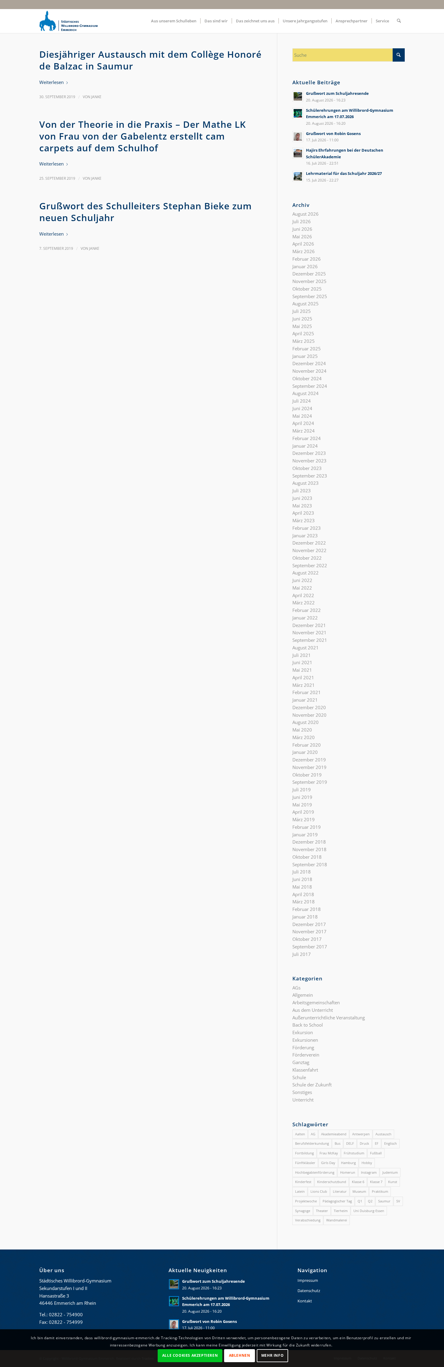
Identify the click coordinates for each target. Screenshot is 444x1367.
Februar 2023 (306, 528)
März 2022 (303, 603)
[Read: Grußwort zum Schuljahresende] (297, 96)
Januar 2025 (305, 356)
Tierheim (341, 1210)
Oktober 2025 (307, 289)
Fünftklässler (305, 1162)
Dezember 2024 (309, 363)
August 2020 (305, 722)
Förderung (303, 1047)
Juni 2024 (302, 408)
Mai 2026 (302, 236)
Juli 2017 (301, 954)
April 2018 (303, 894)
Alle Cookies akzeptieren (190, 1355)
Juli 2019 (301, 789)
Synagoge (302, 1210)
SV (398, 1201)
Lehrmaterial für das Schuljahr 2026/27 (344, 173)
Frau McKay (329, 1153)
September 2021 (309, 640)
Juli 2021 (301, 655)
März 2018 (303, 902)
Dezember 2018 (309, 842)
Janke (96, 96)
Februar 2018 (306, 909)
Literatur (340, 1191)
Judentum (390, 1172)
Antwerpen (361, 1134)
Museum (359, 1191)
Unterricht (303, 1100)
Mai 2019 (302, 805)
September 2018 (309, 864)
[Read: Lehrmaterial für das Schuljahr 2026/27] (297, 176)
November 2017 (309, 931)
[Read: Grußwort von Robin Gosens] (297, 136)
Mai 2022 (302, 588)
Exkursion (302, 1032)
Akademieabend (333, 1134)
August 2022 (305, 573)
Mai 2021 (302, 670)
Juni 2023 (302, 498)
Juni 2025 (302, 319)
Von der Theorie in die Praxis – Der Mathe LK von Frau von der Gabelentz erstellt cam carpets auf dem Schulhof (142, 136)
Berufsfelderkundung (312, 1143)
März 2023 (303, 520)
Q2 (370, 1201)
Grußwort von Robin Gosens (333, 133)
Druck (364, 1143)
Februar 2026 (306, 259)
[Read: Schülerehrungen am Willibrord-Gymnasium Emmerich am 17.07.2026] (297, 113)
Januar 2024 (305, 446)
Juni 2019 (302, 797)
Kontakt (305, 1301)
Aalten (300, 1134)
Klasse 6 (358, 1181)
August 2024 (305, 393)
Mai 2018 (302, 887)
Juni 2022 (302, 580)
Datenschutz (309, 1290)
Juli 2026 (301, 221)
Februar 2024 (306, 438)
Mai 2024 (302, 416)
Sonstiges (302, 1092)
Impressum (308, 1280)
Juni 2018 (302, 879)
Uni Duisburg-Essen (368, 1210)
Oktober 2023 (307, 468)
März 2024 (303, 431)
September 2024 (309, 386)
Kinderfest (303, 1181)
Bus (337, 1143)
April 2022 (303, 595)
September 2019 (309, 782)
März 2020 (303, 737)
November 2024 (309, 371)
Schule (299, 1077)
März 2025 (303, 341)
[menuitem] (173, 21)
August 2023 (305, 483)
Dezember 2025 (309, 274)
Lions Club (318, 1191)
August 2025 (305, 304)
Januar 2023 (305, 535)
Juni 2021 (302, 662)
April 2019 (303, 812)
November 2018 (309, 849)
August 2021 (305, 648)
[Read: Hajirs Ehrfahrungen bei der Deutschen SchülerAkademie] (297, 153)
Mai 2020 (302, 730)
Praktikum (380, 1191)
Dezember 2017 (309, 924)
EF (376, 1143)
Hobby (367, 1162)
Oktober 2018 (307, 857)
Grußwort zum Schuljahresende (337, 93)
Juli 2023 (301, 490)
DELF (350, 1143)
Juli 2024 (301, 401)
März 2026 (303, 251)
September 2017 (309, 947)
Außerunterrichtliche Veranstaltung (328, 1018)
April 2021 (303, 677)
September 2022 (309, 565)
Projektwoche (306, 1201)
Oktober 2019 (307, 775)
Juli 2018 (301, 872)
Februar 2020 (306, 745)
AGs (296, 988)
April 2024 (303, 423)
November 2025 (309, 281)
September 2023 (309, 476)
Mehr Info (272, 1355)
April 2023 (303, 513)
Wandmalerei (336, 1220)
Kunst (392, 1181)
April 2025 (303, 333)
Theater (322, 1210)
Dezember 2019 (309, 760)
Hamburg (348, 1162)
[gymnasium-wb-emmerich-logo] (68, 21)
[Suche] (399, 21)
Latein (300, 1191)
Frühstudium (354, 1153)
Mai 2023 (302, 506)
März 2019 (303, 819)
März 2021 (303, 685)
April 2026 (303, 244)
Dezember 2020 (309, 707)
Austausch (383, 1134)
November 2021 (309, 632)
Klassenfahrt (305, 1070)
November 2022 (309, 550)
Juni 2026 (302, 229)
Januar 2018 (305, 917)
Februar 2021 (306, 692)
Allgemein (302, 995)
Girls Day (328, 1162)
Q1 (360, 1201)
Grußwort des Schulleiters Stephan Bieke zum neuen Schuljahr (145, 212)
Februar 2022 (306, 610)
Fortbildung (304, 1153)
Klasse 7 (376, 1181)
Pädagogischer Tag (337, 1201)
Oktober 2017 (307, 939)
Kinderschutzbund (331, 1181)
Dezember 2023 (309, 453)
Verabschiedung (307, 1220)
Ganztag (300, 1062)
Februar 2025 (306, 349)
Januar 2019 (305, 834)
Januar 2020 (305, 752)
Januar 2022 (305, 618)
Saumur (384, 1201)
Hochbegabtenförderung (314, 1172)
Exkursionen (305, 1040)
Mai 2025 (302, 326)
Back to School (307, 1025)
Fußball (376, 1153)
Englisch (390, 1143)
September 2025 (309, 296)
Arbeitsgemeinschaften (316, 1002)
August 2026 (305, 214)
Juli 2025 (301, 311)
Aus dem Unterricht (312, 1010)
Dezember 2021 (309, 625)
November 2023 (309, 461)
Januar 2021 (305, 700)
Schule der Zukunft (312, 1085)
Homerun (347, 1172)
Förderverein (305, 1055)
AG (313, 1134)
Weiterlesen (51, 82)
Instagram (369, 1172)
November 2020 (309, 715)
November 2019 (309, 767)
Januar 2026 (305, 266)
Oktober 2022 (307, 558)
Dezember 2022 (309, 543)
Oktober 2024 (307, 378)
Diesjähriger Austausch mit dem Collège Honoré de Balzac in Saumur (150, 60)
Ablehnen (239, 1355)
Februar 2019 (306, 827)
